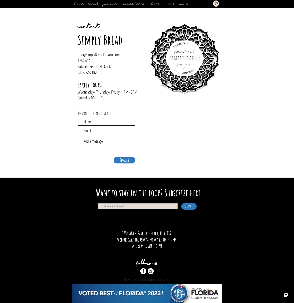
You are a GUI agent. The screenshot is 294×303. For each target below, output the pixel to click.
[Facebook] (143, 271)
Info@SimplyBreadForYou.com (99, 55)
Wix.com (166, 280)
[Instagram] (151, 271)
